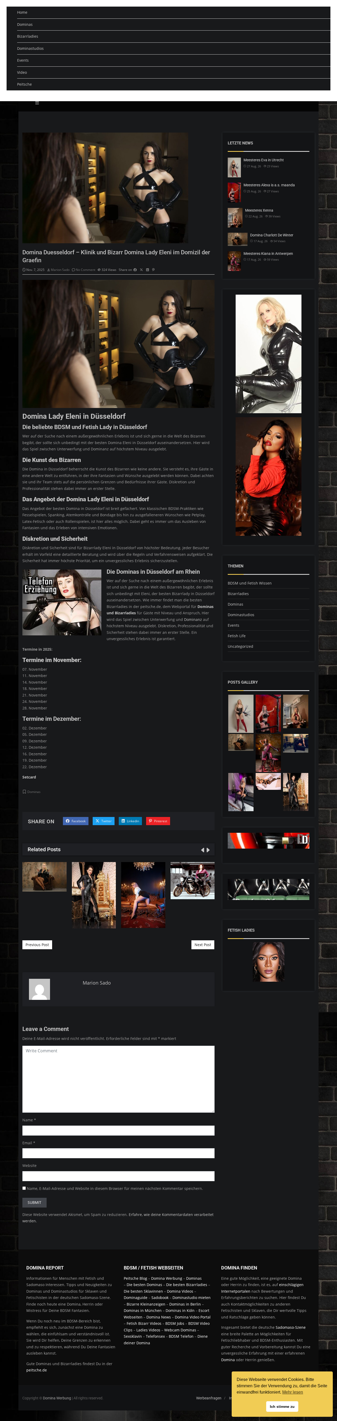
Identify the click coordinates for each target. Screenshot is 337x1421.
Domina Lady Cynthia (143, 895)
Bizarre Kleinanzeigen (146, 1304)
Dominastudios (30, 48)
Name (27, 1119)
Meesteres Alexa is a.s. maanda (269, 185)
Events (23, 60)
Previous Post (37, 944)
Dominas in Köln (180, 1310)
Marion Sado (60, 269)
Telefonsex (155, 1336)
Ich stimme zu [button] (282, 1406)
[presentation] (202, 849)
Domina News (158, 1317)
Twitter (106, 821)
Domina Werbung (167, 1278)
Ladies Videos (148, 1329)
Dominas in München (143, 1310)
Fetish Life (237, 635)
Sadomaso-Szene (291, 1327)
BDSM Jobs (174, 1323)
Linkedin (132, 821)
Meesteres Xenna (259, 210)
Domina (228, 1359)
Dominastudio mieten (191, 1297)
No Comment (85, 269)
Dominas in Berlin (185, 1304)
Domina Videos (180, 1291)
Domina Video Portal (193, 1317)
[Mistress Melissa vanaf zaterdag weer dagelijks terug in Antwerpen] (241, 792)
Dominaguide (135, 1297)
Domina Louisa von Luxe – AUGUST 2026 (94, 895)
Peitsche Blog (136, 1278)
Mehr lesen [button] (292, 1392)
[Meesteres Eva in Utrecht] (241, 714)
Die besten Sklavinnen (143, 1291)
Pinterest (160, 821)
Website (29, 1165)
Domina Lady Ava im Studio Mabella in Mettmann (192, 880)
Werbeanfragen (208, 1398)
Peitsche (24, 84)
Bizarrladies (27, 36)
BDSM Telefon (181, 1336)
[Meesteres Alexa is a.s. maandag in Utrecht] (268, 714)
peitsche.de (36, 1370)
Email (27, 1142)
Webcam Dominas (180, 1329)
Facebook (78, 821)
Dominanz (193, 619)
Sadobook (159, 1297)
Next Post (203, 944)
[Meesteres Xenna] (295, 711)
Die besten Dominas (144, 1284)
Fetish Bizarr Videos (144, 1323)
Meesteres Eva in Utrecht (264, 160)
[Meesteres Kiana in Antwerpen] (268, 753)
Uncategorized (240, 646)
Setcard (29, 777)
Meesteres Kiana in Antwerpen (268, 253)
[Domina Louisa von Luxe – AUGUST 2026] (295, 792)
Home (22, 12)
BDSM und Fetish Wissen (250, 583)
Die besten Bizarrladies (186, 1284)
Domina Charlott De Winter (44, 876)
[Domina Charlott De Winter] (241, 742)
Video (22, 72)
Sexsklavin (133, 1336)
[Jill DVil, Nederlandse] (295, 743)
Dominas (25, 24)
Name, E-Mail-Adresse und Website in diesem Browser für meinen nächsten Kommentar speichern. (115, 1188)
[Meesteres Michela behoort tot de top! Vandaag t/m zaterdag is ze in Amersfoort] (268, 781)
